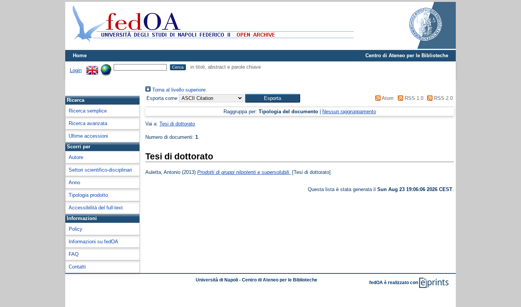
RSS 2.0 (443, 98)
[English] (92, 67)
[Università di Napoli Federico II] (417, 47)
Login (76, 70)
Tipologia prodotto (88, 195)
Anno (74, 182)
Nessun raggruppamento (349, 111)
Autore (76, 157)
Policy (75, 229)
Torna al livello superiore (178, 90)
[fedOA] (211, 47)
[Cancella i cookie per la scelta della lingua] (106, 67)
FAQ (74, 254)
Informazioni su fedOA (93, 241)
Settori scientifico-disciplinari (100, 170)
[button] (272, 98)
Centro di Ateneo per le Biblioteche (406, 55)
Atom (387, 98)
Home (80, 55)
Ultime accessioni (88, 136)
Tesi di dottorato (177, 124)
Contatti (77, 267)
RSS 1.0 (413, 98)
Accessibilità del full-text (96, 208)
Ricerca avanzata (88, 123)
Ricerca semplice (88, 111)
